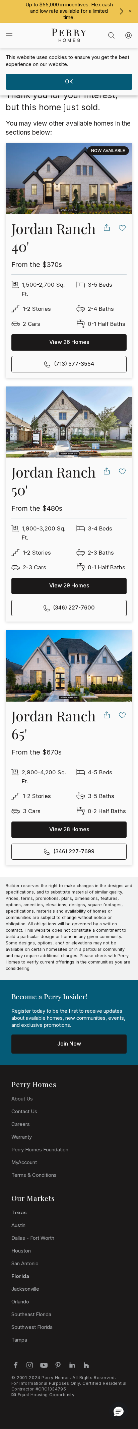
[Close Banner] (130, 11)
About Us (22, 1099)
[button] (118, 1411)
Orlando (20, 1302)
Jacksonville (25, 1289)
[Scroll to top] (118, 1387)
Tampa (19, 1340)
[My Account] (128, 35)
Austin (18, 1225)
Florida (20, 1276)
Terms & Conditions (34, 1175)
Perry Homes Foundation (39, 1150)
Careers (20, 1124)
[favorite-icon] (122, 227)
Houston (21, 1251)
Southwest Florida (32, 1327)
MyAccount (24, 1162)
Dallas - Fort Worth (32, 1238)
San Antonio (25, 1264)
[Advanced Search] (111, 35)
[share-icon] (106, 227)
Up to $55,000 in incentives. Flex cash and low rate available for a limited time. (69, 11)
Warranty (21, 1137)
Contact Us (24, 1112)
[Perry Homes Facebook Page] (15, 1365)
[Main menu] (9, 35)
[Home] (69, 35)
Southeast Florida (31, 1314)
